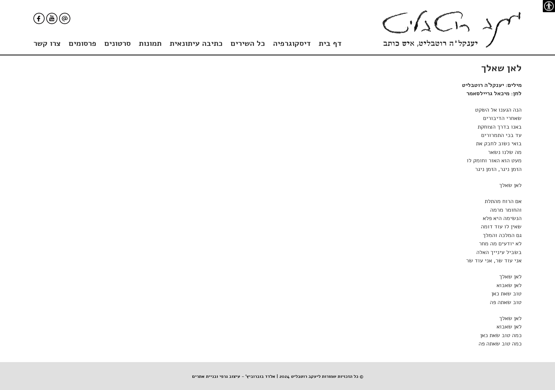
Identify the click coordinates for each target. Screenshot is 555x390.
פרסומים (82, 43)
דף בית (330, 43)
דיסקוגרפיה (292, 43)
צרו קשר (47, 43)
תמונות (150, 43)
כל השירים (248, 43)
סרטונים (117, 43)
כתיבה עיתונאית (196, 43)
